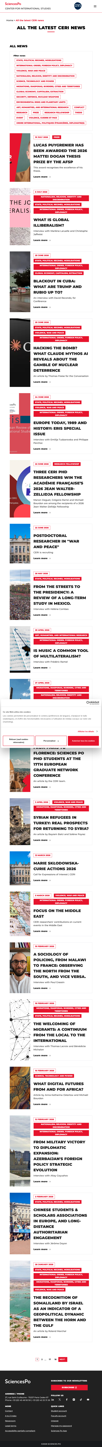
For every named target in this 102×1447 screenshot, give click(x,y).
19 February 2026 (44, 946)
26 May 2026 (41, 573)
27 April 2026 (42, 683)
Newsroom (10, 1421)
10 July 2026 (41, 137)
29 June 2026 (42, 255)
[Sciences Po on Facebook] (66, 1399)
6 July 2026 (41, 192)
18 (55, 1359)
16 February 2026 (44, 1070)
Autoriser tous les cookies (83, 741)
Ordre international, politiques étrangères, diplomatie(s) (50, 123)
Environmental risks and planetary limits (40, 102)
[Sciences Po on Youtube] (88, 1399)
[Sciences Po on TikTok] (80, 1399)
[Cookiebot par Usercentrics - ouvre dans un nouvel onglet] (88, 703)
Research (21, 112)
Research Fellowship (57, 112)
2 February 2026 (44, 1196)
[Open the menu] (95, 6)
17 (50, 1359)
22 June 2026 (42, 464)
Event (19, 118)
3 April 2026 (41, 802)
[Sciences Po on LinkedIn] (52, 1399)
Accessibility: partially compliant (20, 1431)
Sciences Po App (59, 1431)
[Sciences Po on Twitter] (59, 1399)
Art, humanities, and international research (42, 107)
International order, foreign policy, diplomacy (44, 65)
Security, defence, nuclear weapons (37, 97)
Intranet (54, 1421)
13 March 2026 (42, 855)
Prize (36, 112)
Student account (59, 1411)
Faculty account (58, 1416)
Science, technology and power (35, 81)
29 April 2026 (42, 630)
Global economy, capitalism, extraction (39, 91)
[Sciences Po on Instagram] (73, 1399)
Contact (9, 1411)
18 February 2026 (44, 1003)
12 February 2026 (44, 1119)
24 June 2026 (42, 397)
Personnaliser (50, 741)
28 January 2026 (44, 1264)
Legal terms (10, 1426)
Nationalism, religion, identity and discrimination (45, 76)
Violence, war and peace (30, 71)
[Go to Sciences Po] (17, 1382)
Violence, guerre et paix (43, 118)
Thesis (78, 112)
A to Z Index (10, 1416)
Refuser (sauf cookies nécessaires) (18, 740)
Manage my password (61, 1426)
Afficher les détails (86, 731)
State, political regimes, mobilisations (38, 60)
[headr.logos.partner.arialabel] (78, 6)
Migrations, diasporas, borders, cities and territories (48, 86)
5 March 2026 (42, 895)
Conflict (79, 107)
